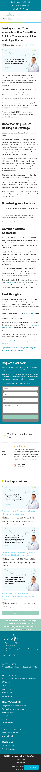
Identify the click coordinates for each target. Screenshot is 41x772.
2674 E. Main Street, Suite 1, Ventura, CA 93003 (20, 678)
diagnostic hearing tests (13, 282)
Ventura (6, 671)
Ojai (4, 660)
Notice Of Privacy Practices (20, 766)
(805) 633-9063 (26, 383)
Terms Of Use (20, 763)
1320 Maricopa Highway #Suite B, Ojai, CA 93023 (21, 667)
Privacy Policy (20, 759)
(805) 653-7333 (24, 2)
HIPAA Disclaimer (20, 770)
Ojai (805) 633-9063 (22, 5)
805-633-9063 (28, 313)
